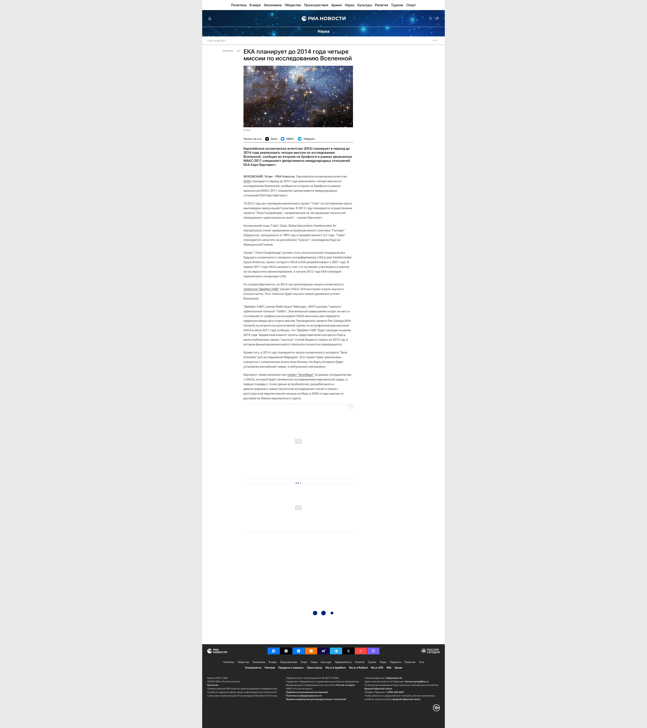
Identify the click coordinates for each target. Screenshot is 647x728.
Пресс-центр (314, 667)
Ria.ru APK (377, 667)
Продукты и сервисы (290, 667)
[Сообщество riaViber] (373, 651)
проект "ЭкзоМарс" (300, 374)
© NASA (247, 130)
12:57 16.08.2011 (216, 40)
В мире (273, 662)
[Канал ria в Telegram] (336, 651)
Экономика (259, 662)
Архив (398, 667)
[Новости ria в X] (348, 651)
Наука (314, 662)
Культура (326, 662)
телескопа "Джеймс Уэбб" (261, 289)
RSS (389, 667)
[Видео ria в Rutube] (323, 651)
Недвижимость (343, 662)
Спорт (303, 662)
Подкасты (395, 662)
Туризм (372, 662)
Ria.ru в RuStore (358, 667)
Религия (359, 662)
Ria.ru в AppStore (336, 667)
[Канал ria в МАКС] (274, 651)
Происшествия (288, 662)
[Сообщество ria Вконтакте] (298, 651)
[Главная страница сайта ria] (323, 18)
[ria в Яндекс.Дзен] (286, 651)
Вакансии (212, 685)
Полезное (409, 662)
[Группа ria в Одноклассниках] (311, 651)
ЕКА (247, 181)
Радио (383, 662)
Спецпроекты (253, 667)
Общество (243, 662)
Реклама (270, 667)
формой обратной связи (378, 688)
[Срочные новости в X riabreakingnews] (361, 651)
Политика (228, 662)
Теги (421, 662)
